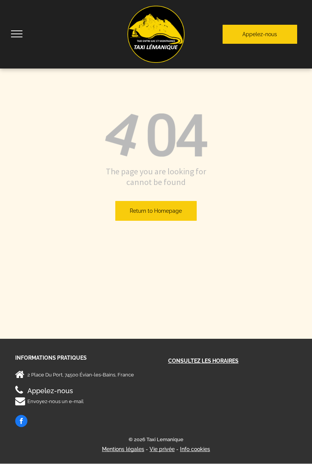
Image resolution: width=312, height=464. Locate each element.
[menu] (17, 34)
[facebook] (21, 422)
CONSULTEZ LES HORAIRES (203, 361)
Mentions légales (123, 449)
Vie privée (162, 449)
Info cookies (195, 449)
